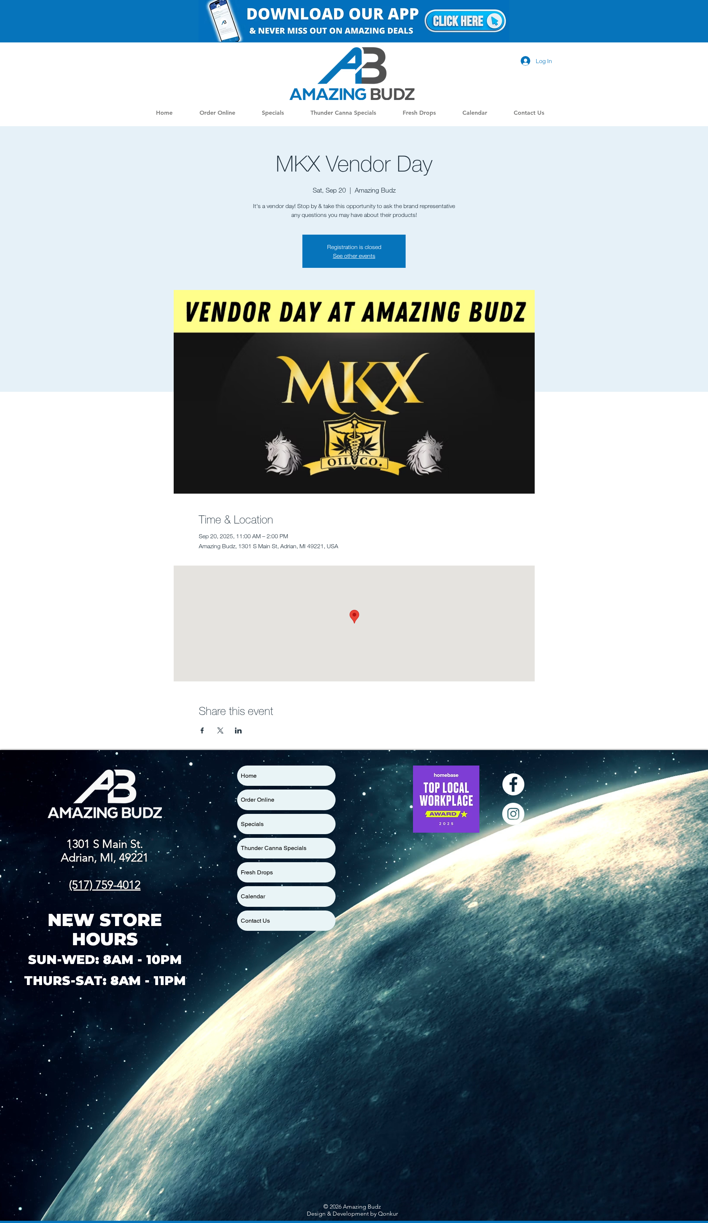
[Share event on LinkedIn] (238, 730)
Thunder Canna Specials (273, 847)
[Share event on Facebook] (202, 730)
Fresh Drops (257, 872)
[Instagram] (513, 814)
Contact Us (255, 920)
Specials (252, 824)
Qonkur (388, 1213)
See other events (354, 255)
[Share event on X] (220, 730)
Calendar (253, 896)
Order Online (257, 799)
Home (249, 775)
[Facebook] (513, 784)
